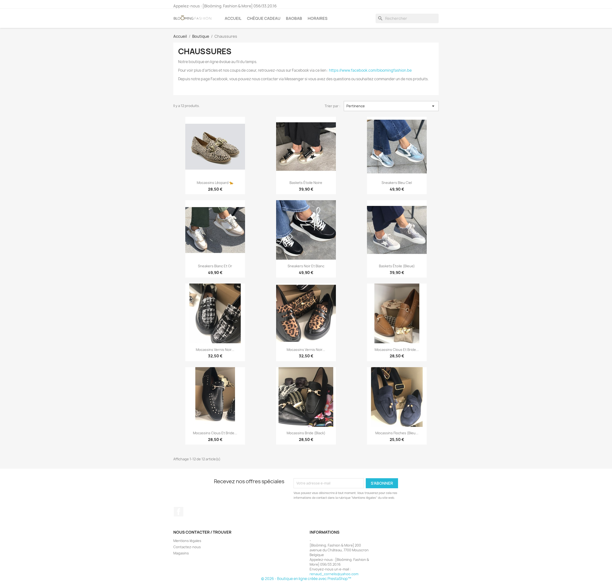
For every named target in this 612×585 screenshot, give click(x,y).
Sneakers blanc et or (215, 266)
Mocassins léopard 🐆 (215, 182)
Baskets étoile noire (306, 182)
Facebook (178, 511)
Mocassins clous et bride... (397, 349)
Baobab (294, 18)
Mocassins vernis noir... (215, 349)
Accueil (233, 18)
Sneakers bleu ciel (397, 182)
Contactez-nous (187, 547)
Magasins (181, 553)
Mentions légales (187, 540)
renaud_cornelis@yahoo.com (334, 574)
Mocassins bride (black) (306, 433)
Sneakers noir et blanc (306, 266)
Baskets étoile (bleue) (397, 266)
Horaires (318, 18)
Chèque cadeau (263, 18)
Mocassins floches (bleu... (396, 433)
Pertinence (391, 106)
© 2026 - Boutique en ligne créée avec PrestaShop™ (306, 578)
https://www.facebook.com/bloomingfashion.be (370, 70)
